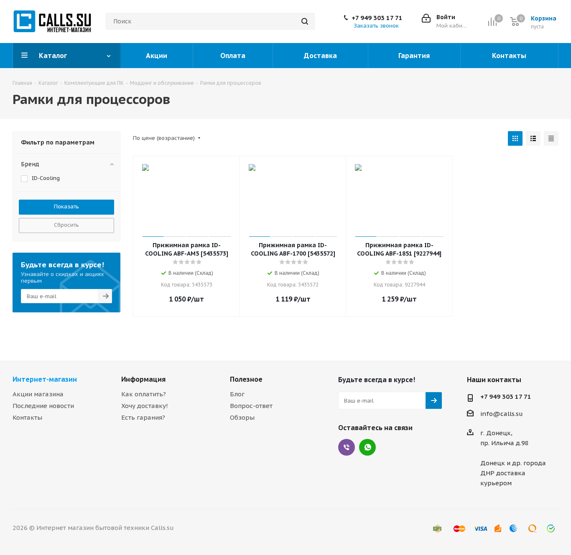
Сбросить (66, 224)
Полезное (246, 379)
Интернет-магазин (45, 379)
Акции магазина (38, 394)
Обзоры (242, 417)
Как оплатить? (143, 394)
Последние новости (43, 406)
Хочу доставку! (144, 406)
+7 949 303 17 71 (377, 18)
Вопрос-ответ (251, 406)
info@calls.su (501, 414)
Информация (143, 379)
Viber (346, 447)
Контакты (27, 417)
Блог (237, 394)
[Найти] (305, 21)
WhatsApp (367, 447)
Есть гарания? (143, 417)
